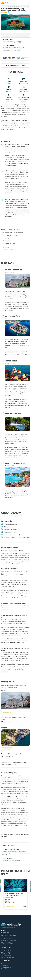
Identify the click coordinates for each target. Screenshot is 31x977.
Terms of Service (5, 963)
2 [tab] (17, 334)
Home (2, 6)
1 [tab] (17, 286)
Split (6, 6)
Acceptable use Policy (6, 967)
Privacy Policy (4, 965)
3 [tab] (19, 334)
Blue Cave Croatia (5, 952)
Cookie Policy (4, 968)
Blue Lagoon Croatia (6, 950)
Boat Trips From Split (6, 955)
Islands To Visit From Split (7, 957)
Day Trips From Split (6, 953)
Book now (10, 906)
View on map (7, 712)
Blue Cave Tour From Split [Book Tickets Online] (14, 894)
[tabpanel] (15, 22)
